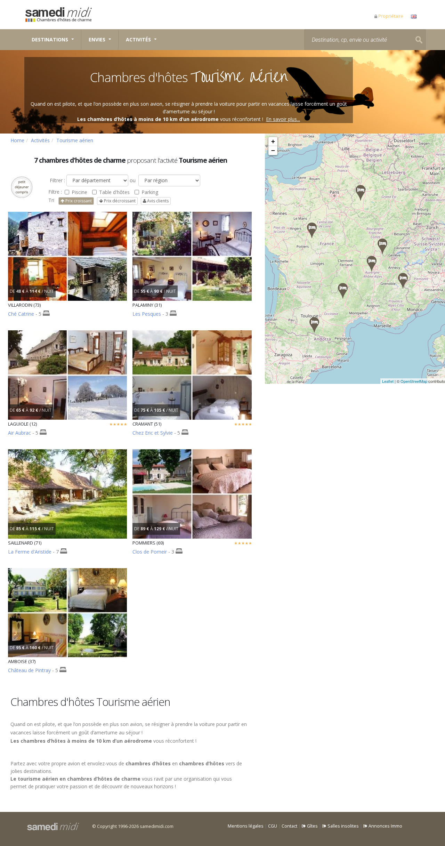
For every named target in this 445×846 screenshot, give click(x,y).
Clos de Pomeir (149, 551)
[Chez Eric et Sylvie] (360, 193)
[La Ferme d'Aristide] (382, 246)
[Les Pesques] (314, 325)
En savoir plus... (283, 119)
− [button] (273, 150)
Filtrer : (56, 180)
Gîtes (312, 826)
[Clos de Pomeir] (372, 264)
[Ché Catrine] (403, 281)
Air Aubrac (19, 432)
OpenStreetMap (413, 381)
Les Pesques (146, 314)
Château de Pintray (29, 670)
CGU (272, 826)
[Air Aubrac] (343, 291)
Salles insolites (342, 826)
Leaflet (388, 381)
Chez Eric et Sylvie (152, 432)
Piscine (79, 192)
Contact (289, 826)
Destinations (50, 39)
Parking (149, 192)
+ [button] (273, 141)
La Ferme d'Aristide (29, 551)
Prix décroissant (119, 201)
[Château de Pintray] (312, 230)
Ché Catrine (21, 314)
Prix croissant (78, 201)
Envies (97, 39)
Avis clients (157, 201)
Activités (138, 39)
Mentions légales (246, 826)
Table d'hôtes (114, 192)
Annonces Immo (384, 826)
